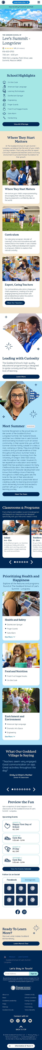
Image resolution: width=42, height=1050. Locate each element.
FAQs (4, 1004)
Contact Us (28, 1004)
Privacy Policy (32, 1035)
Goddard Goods (7, 1010)
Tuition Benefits (30, 1010)
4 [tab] (22, 562)
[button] (21, 826)
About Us (5, 994)
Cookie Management (28, 1037)
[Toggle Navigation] (38, 2)
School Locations (30, 998)
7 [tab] (27, 789)
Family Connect (30, 1001)
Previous (3, 20)
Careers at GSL (30, 994)
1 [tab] (15, 562)
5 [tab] (24, 562)
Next (38, 20)
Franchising (28, 1007)
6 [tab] (27, 562)
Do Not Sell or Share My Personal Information (21, 1039)
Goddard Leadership (9, 1001)
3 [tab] (20, 562)
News (4, 998)
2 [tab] (17, 562)
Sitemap (5, 1007)
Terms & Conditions (11, 1037)
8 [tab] (29, 789)
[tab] (12, 880)
